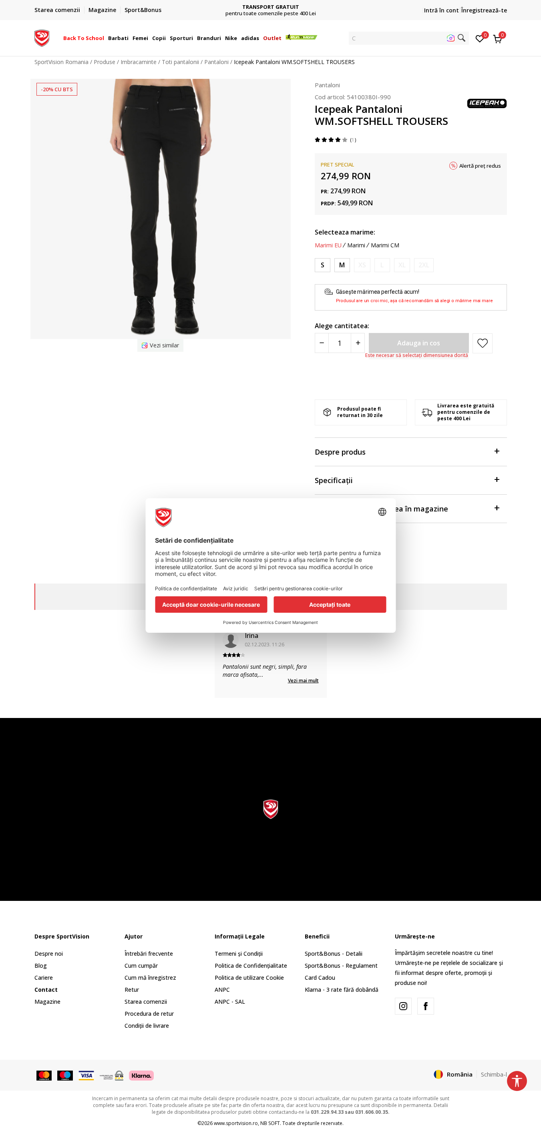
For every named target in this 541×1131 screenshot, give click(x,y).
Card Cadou (320, 977)
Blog (40, 965)
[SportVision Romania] (41, 37)
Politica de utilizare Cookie (249, 977)
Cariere (43, 977)
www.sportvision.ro (236, 1123)
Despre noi (48, 953)
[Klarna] (141, 1075)
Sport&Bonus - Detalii (333, 953)
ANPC (222, 989)
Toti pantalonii (180, 62)
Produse (104, 62)
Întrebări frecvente (149, 953)
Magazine (47, 1001)
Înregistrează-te (484, 10)
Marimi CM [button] (385, 245)
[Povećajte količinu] (358, 343)
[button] (105, 38)
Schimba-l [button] (494, 1074)
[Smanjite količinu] (322, 343)
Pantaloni (216, 62)
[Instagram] (403, 1006)
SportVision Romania (61, 62)
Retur (132, 989)
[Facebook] (426, 1006)
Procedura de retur (149, 1013)
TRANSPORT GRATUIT (270, 7)
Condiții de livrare (147, 1025)
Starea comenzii (146, 1001)
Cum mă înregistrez (150, 977)
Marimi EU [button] (328, 245)
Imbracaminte (139, 62)
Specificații (334, 480)
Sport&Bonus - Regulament (341, 965)
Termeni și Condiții (239, 953)
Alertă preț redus (480, 165)
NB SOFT (270, 1123)
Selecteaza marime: (345, 232)
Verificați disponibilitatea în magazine (381, 508)
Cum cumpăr (141, 965)
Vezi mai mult (303, 680)
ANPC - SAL (230, 1001)
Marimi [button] (356, 245)
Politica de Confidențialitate (251, 965)
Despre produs (340, 452)
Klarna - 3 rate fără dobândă (341, 989)
